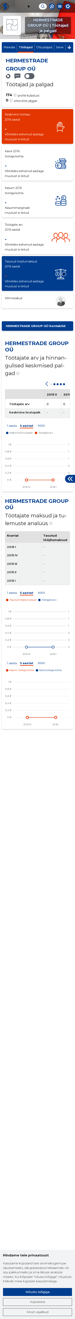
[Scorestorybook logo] (5, 6)
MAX (41, 426)
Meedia (9, 47)
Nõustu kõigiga (38, 1292)
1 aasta (12, 426)
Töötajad (26, 47)
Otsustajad (44, 47)
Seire (60, 47)
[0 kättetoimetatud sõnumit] (17, 76)
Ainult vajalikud (37, 1312)
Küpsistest (37, 1302)
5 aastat (26, 426)
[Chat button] (52, 6)
